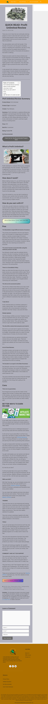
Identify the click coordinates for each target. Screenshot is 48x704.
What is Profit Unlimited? (9, 86)
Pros (5, 91)
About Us (27, 653)
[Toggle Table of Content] (18, 83)
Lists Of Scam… (22, 1)
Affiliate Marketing (22, 437)
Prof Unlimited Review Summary (11, 84)
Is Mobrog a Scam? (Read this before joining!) (14, 589)
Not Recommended (7, 684)
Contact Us (27, 657)
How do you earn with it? (10, 89)
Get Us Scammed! (34, 1)
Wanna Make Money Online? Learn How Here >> (16, 221)
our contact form (6, 599)
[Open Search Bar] (40, 2)
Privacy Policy (6, 679)
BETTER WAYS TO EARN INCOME (12, 95)
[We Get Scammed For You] (7, 2)
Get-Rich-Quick (7, 586)
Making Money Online (16, 586)
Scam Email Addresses (8, 686)
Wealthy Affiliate (15, 485)
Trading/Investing (25, 586)
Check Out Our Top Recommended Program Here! (16, 138)
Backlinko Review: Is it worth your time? (13, 587)
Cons (5, 93)
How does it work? (8, 88)
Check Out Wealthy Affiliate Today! (13, 580)
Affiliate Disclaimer (7, 681)
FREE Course (28, 655)
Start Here (13, 1)
